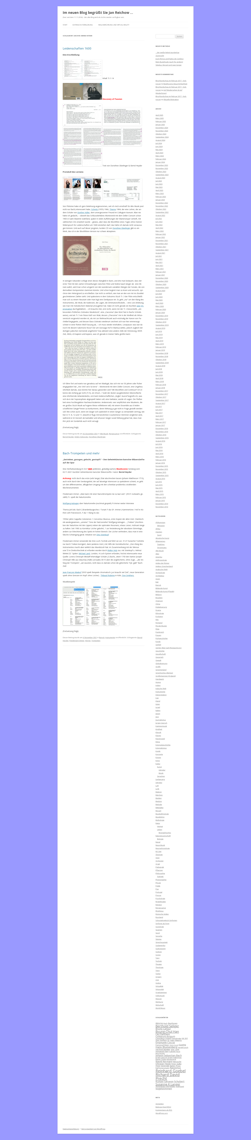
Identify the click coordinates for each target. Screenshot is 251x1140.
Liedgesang (160, 779)
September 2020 (162, 287)
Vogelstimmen (161, 992)
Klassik (158, 732)
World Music (160, 1008)
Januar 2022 (160, 237)
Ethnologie (160, 613)
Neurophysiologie (163, 848)
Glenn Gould (174, 1045)
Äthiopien (161, 525)
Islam (158, 704)
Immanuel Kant (162, 1051)
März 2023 (160, 193)
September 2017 (162, 400)
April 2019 (159, 341)
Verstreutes (162, 547)
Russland (159, 917)
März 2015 (160, 494)
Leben (159, 829)
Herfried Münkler (163, 1049)
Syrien (158, 955)
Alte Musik (104, 434)
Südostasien (161, 948)
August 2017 (160, 403)
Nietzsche (177, 1061)
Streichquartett (161, 942)
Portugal (159, 892)
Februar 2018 (161, 384)
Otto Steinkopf (102, 534)
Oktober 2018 (161, 359)
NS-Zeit (158, 851)
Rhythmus (160, 911)
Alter (157, 554)
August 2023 (160, 178)
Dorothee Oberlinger (121, 228)
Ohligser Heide (163, 1063)
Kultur (158, 764)
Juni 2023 (159, 184)
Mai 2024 (159, 149)
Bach (165, 1023)
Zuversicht (160, 55)
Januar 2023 (160, 200)
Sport (159, 535)
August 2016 (160, 441)
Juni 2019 (159, 334)
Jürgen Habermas (175, 1057)
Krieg (158, 760)
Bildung (158, 594)
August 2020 (160, 290)
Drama (158, 610)
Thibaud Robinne (108, 575)
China (158, 604)
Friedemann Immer (76, 640)
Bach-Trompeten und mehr (81, 453)
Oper (158, 858)
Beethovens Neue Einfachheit (175, 84)
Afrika (158, 529)
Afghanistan (160, 522)
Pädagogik (160, 867)
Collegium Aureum (165, 1036)
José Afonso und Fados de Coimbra (169, 59)
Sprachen (161, 776)
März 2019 (160, 344)
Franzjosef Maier (162, 1045)
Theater (159, 964)
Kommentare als (164, 1110)
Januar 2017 (160, 425)
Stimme (158, 939)
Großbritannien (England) (166, 676)
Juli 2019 (159, 331)
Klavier (158, 735)
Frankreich (160, 632)
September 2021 (162, 250)
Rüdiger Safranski (165, 1081)
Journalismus (161, 720)
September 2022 (162, 212)
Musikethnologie (162, 814)
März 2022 (160, 231)
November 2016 (162, 431)
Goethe (182, 1044)
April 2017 (159, 416)
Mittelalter (160, 807)
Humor (158, 682)
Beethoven (172, 1023)
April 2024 (159, 153)
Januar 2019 (160, 350)
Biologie (160, 839)
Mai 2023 (159, 187)
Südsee (159, 952)
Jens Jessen (160, 1053)
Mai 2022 (159, 225)
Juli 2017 (159, 406)
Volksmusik (160, 995)
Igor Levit (175, 1049)
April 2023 (159, 190)
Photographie (161, 879)
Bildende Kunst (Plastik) (165, 591)
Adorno (159, 1023)
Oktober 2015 (161, 472)
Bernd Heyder (68, 437)
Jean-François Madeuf (72, 572)
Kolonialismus (161, 748)
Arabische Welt (161, 569)
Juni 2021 (159, 259)
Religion (159, 905)
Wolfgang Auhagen (71, 503)
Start (65, 25)
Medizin (159, 801)
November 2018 (162, 356)
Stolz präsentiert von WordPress (93, 1129)
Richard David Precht (168, 1076)
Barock (102, 637)
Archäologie (160, 572)
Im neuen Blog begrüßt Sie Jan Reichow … (98, 12)
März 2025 (160, 118)
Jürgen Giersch (161, 723)
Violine (158, 983)
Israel (158, 707)
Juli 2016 (159, 444)
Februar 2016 (161, 460)
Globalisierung (161, 663)
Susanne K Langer (168, 1084)
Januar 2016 (160, 463)
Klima (158, 742)
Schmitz (94, 209)
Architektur (160, 576)
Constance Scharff (163, 1038)
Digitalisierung (161, 607)
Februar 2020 (161, 309)
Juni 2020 (159, 297)
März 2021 (160, 269)
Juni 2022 (159, 222)
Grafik (158, 666)
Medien (159, 798)
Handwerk (160, 679)
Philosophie (160, 873)
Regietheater (161, 901)
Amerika (159, 557)
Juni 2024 (159, 146)
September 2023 (162, 175)
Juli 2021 (159, 256)
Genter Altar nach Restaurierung (168, 648)
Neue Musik (160, 845)
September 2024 (162, 137)
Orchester (160, 861)
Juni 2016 (159, 447)
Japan (158, 713)
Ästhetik (160, 876)
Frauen (158, 635)
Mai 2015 (159, 488)
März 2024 (160, 156)
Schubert (179, 1081)
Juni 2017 (159, 410)
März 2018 (160, 381)
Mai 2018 (159, 375)
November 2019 (162, 319)
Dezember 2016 (162, 428)
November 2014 (162, 507)
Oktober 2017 (161, 397)
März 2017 (160, 419)
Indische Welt (161, 688)
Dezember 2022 (162, 203)
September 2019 (162, 325)
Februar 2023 (161, 196)
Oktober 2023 (161, 171)
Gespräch (159, 657)
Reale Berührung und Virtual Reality (113, 25)
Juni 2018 (159, 372)
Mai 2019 (159, 337)
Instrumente (110, 637)
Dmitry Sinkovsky (81, 437)
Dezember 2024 (162, 128)
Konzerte (159, 754)
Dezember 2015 (162, 466)
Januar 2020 (160, 312)
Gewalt (158, 660)
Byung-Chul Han (167, 1031)
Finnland (159, 623)
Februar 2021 (161, 272)
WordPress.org (161, 1113)
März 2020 (160, 306)
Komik (158, 751)
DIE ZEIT (185, 1038)
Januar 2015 (160, 500)
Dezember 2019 (162, 316)
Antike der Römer (162, 563)
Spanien (159, 930)
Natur (158, 823)
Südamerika (160, 945)
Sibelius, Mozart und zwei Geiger (169, 65)
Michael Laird (84, 553)
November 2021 (162, 243)
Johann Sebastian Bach (169, 1055)
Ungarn (158, 977)
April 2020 (159, 303)
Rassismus (175, 1067)
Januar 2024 (160, 162)
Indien (158, 685)
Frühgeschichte (162, 638)
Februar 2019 (161, 347)
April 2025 (159, 115)
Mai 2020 (159, 300)
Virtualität (159, 986)
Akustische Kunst (162, 538)
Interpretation (161, 695)
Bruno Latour (163, 1028)
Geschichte (160, 651)
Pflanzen (159, 870)
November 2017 (162, 394)
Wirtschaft (160, 1005)
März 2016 (160, 457)
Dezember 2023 (162, 165)
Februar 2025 (161, 121)
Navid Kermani (164, 1061)
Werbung (159, 1002)
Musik (161, 773)
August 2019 (160, 328)
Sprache (159, 936)
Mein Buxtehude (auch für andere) (169, 62)
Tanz (157, 958)
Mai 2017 (159, 413)
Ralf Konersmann (162, 1068)
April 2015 (159, 491)
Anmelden (160, 1104)
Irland (158, 701)
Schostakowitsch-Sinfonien (166, 920)
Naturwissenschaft (163, 836)
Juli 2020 (159, 294)
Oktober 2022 (161, 209)
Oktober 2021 (161, 247)
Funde (158, 641)
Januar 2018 (160, 388)
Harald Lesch (183, 1047)
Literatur (162, 770)
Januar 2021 (160, 275)
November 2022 (162, 206)
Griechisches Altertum (164, 673)
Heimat (160, 826)
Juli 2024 (159, 143)
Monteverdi (171, 1059)
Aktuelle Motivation (171, 99)
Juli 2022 (159, 218)
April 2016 (159, 453)
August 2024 (160, 140)
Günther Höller (83, 212)
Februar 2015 (161, 497)
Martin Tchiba (161, 1059)
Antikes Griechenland (164, 566)
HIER (90, 469)
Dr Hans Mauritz (174, 1040)
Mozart (158, 811)
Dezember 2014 (162, 504)
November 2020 (162, 281)
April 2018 (159, 378)
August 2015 (160, 478)
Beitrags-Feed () (163, 1107)
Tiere (158, 970)
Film (157, 619)
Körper (158, 757)
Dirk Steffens (161, 1040)
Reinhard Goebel (171, 1070)
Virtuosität (160, 989)
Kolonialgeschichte (163, 745)
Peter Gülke (176, 1063)
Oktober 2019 (161, 322)
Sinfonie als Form (162, 923)
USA (157, 980)
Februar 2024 (161, 159)
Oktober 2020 (161, 284)
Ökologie (159, 854)
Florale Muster (161, 626)
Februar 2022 (161, 234)
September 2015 (162, 475)
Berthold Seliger (167, 1026)
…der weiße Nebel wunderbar (167, 52)
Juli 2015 (159, 482)
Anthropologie (161, 560)
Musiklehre (160, 817)
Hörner (88, 640)
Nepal (158, 842)
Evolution (159, 616)
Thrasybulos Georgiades (165, 1086)
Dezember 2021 (162, 240)
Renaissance (114, 434)
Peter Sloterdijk (162, 1065)
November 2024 (162, 131)
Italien (158, 710)
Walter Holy (112, 550)
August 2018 (160, 366)
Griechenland (161, 670)
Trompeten (96, 640)
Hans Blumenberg (166, 1047)
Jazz (157, 717)
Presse (158, 895)
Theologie (159, 967)
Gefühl (158, 645)
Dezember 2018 (162, 353)
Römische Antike (162, 914)
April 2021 (159, 265)
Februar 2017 (161, 422)
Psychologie (160, 898)
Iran (157, 698)
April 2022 (159, 228)
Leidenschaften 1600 (77, 48)
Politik (158, 886)
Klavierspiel (160, 739)
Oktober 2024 (161, 134)
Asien (158, 579)
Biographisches (165, 833)
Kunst (159, 767)
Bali (157, 582)
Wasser (159, 999)
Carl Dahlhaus (163, 1034)
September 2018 (162, 363)
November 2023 (162, 168)
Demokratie (176, 1038)
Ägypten (159, 532)
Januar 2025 (160, 124)
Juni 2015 (159, 485)
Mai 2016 (159, 450)
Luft (157, 786)
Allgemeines (160, 541)
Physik (158, 883)
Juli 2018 (159, 369)
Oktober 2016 (161, 435)
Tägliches (161, 544)
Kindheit (159, 729)
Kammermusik (161, 726)
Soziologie (160, 926)
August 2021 (160, 253)
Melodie (159, 804)
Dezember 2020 (162, 278)
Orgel (158, 864)
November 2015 (162, 469)
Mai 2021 (159, 262)
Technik (159, 961)
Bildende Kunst (162, 588)
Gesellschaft (161, 654)
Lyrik (157, 789)
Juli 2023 (159, 181)
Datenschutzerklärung (83, 25)
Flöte (157, 629)
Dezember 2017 (162, 391)
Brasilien (159, 598)
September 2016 (162, 438)
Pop (157, 889)
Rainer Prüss (175, 1065)
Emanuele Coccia (165, 1042)
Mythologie (160, 820)
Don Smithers (128, 575)
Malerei (159, 792)
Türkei (158, 973)
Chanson (159, 601)
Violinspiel (180, 1086)
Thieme (113, 209)
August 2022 (160, 215)
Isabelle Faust (174, 1051)
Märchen (159, 795)
